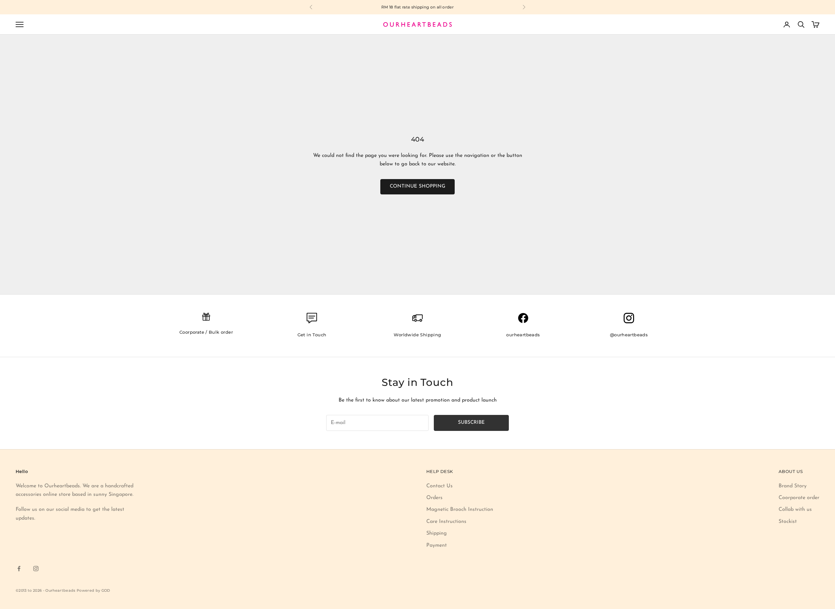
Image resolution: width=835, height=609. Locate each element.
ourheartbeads (523, 334)
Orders (434, 497)
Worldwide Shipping (417, 334)
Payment (436, 545)
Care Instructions (446, 521)
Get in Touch (311, 334)
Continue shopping (417, 186)
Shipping (436, 533)
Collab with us (795, 509)
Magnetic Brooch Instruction (459, 509)
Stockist (788, 521)
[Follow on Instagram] (36, 568)
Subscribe (471, 422)
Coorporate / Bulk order (206, 332)
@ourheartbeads (629, 334)
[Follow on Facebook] (19, 568)
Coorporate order (799, 497)
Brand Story (793, 486)
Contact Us (439, 486)
